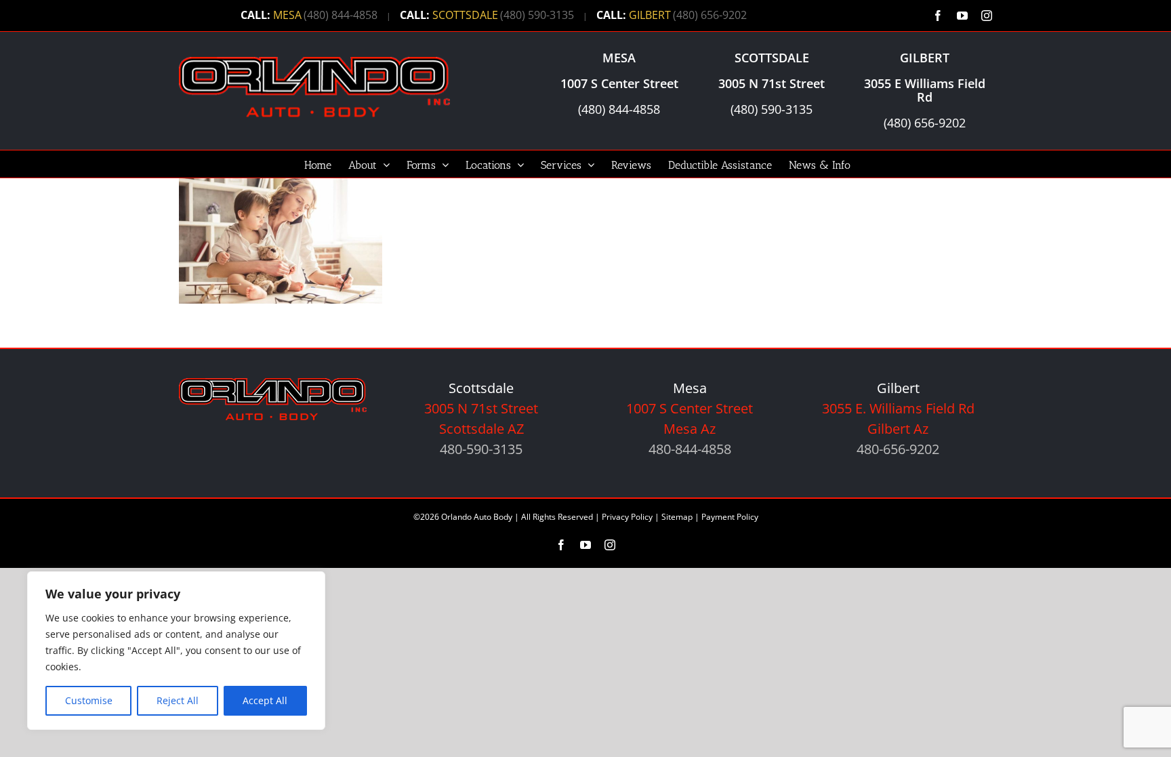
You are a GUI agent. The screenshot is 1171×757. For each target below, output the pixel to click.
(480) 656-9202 (710, 14)
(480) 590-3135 (537, 14)
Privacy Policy (627, 517)
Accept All (265, 700)
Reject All (178, 700)
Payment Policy (729, 517)
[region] (176, 650)
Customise (88, 700)
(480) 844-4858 (340, 14)
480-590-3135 (481, 449)
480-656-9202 (898, 449)
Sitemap (677, 517)
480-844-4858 (690, 449)
